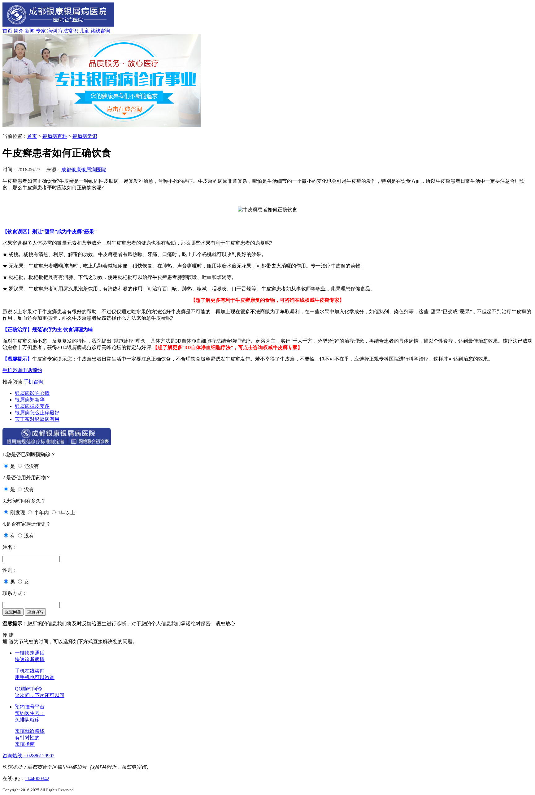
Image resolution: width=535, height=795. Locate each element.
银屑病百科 (54, 136)
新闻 (30, 30)
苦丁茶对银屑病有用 (37, 419)
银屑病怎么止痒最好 (37, 412)
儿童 (84, 30)
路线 (95, 30)
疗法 (63, 30)
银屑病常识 (84, 136)
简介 (19, 30)
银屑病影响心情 (32, 393)
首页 (7, 30)
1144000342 (37, 778)
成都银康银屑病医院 (83, 169)
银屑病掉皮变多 (32, 406)
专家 (41, 30)
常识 (73, 30)
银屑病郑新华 (30, 399)
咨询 (105, 30)
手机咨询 (12, 370)
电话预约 (32, 370)
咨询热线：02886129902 (28, 755)
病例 (52, 30)
